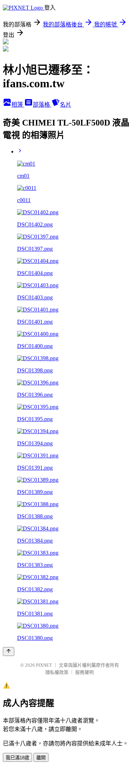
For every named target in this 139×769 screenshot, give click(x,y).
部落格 (42, 105)
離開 (41, 757)
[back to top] (8, 651)
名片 (65, 105)
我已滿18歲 (17, 757)
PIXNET (44, 665)
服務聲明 (84, 672)
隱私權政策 (56, 672)
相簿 (17, 105)
